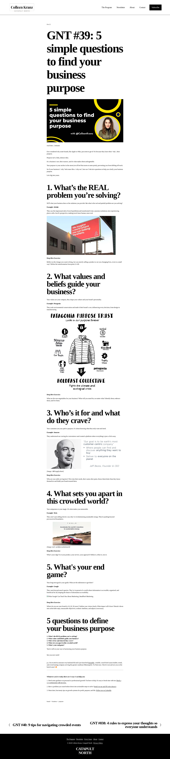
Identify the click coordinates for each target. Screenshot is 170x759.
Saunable (91, 663)
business (54, 701)
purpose (61, 701)
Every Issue (88, 739)
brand (48, 701)
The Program (107, 7)
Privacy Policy (98, 743)
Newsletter (121, 7)
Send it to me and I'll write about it (105, 687)
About (132, 7)
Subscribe (155, 7)
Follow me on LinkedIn (103, 690)
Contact (142, 7)
